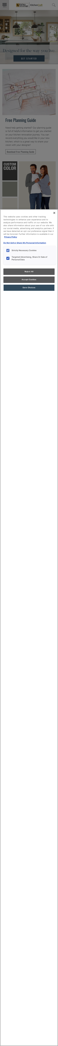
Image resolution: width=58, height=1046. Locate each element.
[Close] (54, 213)
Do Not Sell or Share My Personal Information (24, 243)
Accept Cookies (29, 279)
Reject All (29, 271)
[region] (29, 627)
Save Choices (29, 287)
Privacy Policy (10, 237)
